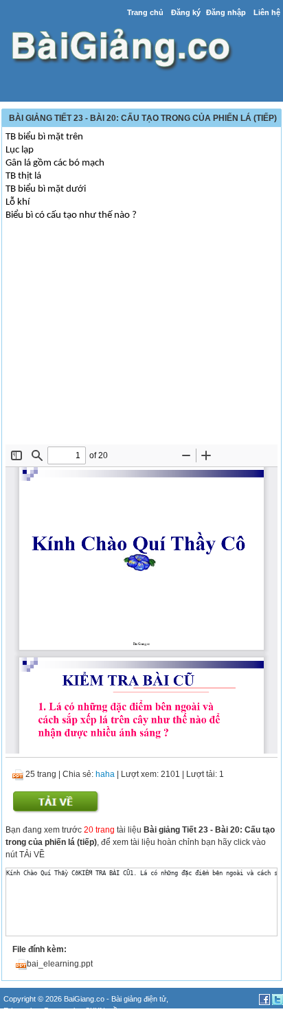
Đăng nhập (226, 12)
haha (105, 774)
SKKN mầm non (111, 1010)
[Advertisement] (141, 341)
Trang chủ (145, 12)
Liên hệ (266, 12)
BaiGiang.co (84, 999)
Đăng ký (186, 12)
